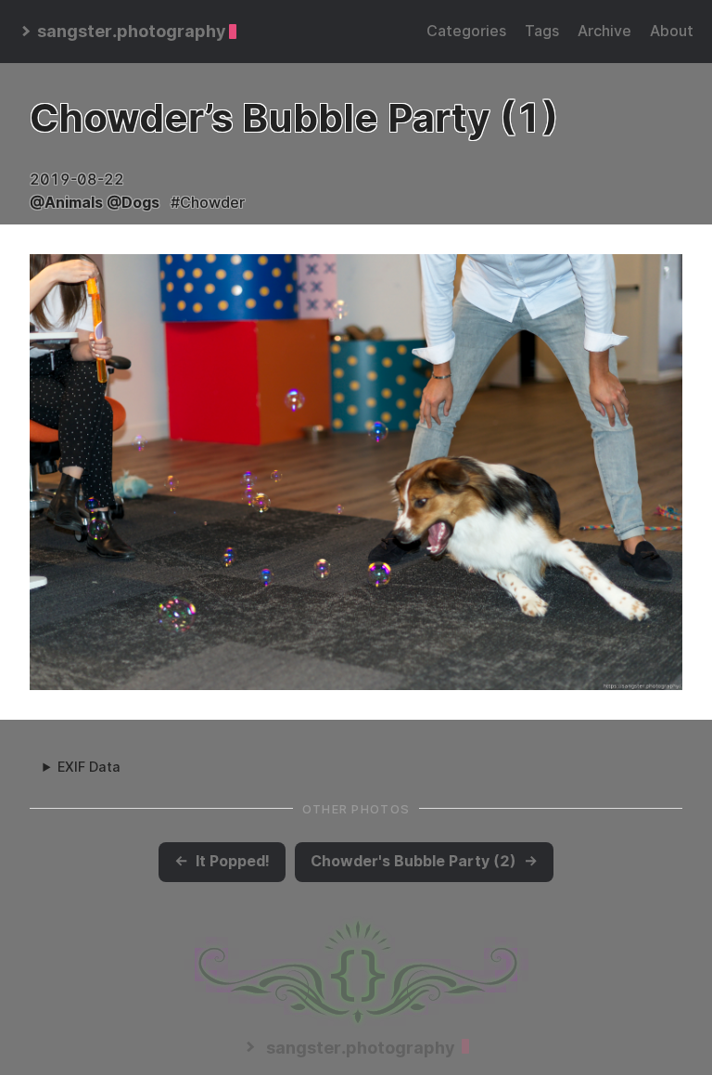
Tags (542, 31)
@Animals (66, 202)
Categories (466, 31)
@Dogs (133, 202)
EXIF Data (89, 766)
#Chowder (208, 202)
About (671, 31)
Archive (604, 31)
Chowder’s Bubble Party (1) (294, 118)
